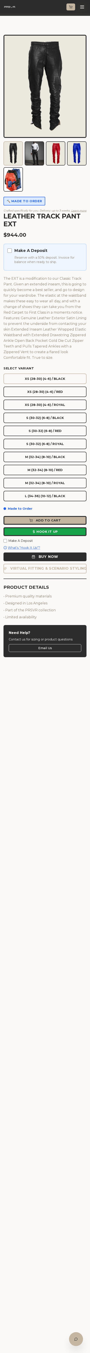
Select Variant (18, 368)
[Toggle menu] (82, 7)
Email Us (45, 648)
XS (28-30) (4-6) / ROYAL (45, 405)
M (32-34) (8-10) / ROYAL (45, 483)
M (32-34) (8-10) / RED (45, 470)
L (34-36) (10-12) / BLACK (45, 496)
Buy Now (49, 557)
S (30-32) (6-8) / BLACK (45, 418)
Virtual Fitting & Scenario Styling (48, 568)
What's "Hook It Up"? (24, 548)
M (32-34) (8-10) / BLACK (45, 457)
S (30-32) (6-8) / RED (45, 431)
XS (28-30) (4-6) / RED (45, 392)
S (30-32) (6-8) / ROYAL (45, 444)
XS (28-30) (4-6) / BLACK (45, 379)
